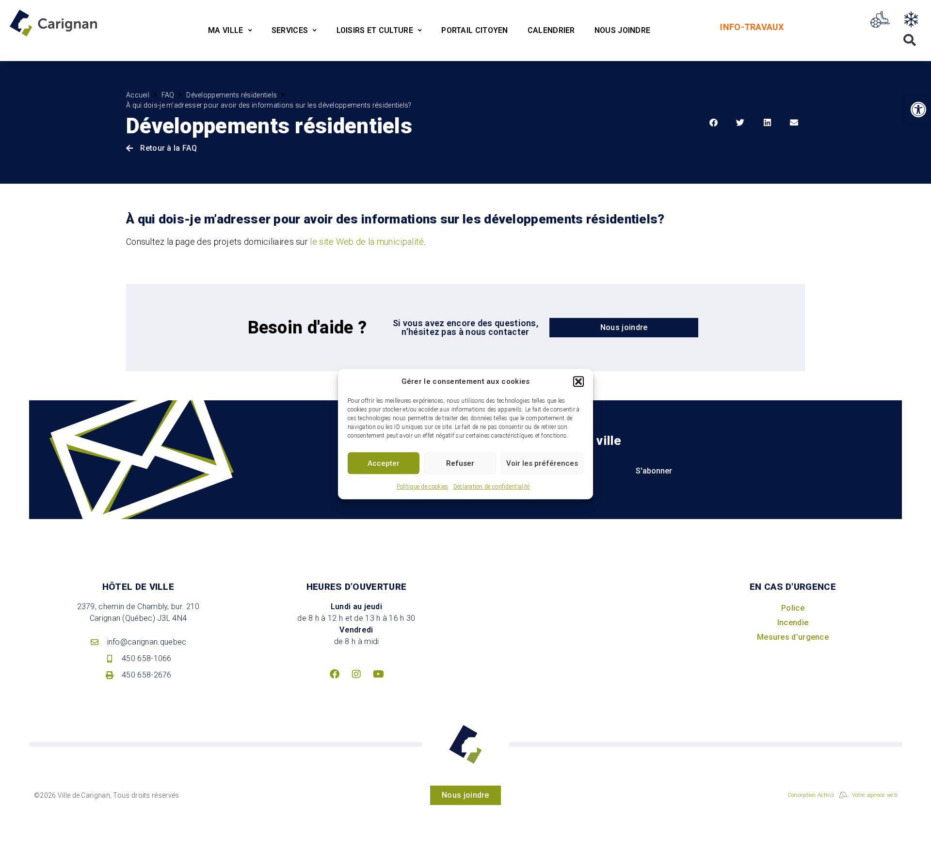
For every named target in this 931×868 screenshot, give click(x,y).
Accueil (137, 95)
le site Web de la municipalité (367, 242)
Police (792, 608)
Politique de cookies (423, 486)
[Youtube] (378, 674)
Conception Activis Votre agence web (842, 795)
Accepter (384, 463)
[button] (578, 381)
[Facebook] (334, 674)
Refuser (460, 463)
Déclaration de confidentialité (491, 486)
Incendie (792, 622)
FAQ (168, 95)
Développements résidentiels (231, 95)
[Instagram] (356, 674)
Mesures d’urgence (793, 637)
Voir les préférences (542, 463)
